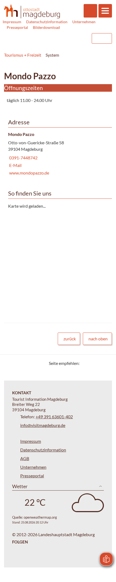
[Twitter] (85, 363)
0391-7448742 (22, 157)
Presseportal (17, 27)
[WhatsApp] (106, 363)
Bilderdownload (46, 27)
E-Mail (15, 165)
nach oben (98, 338)
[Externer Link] (53, 38)
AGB (24, 458)
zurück (69, 338)
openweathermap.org (40, 517)
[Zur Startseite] (32, 12)
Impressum (12, 21)
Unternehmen (83, 21)
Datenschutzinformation (46, 21)
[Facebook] (92, 363)
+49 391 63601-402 (54, 416)
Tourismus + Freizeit (22, 54)
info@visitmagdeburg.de (42, 425)
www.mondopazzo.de (28, 172)
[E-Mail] (99, 363)
